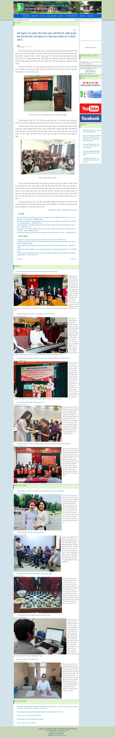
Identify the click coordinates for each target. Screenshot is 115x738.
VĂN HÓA (82, 16)
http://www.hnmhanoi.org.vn (59, 735)
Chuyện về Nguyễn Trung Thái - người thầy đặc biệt (30, 532)
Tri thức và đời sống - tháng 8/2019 (26, 722)
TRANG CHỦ (25, 16)
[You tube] (90, 108)
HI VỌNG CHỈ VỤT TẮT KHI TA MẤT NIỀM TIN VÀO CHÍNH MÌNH (34, 573)
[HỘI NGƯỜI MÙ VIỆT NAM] (90, 94)
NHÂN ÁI (61, 16)
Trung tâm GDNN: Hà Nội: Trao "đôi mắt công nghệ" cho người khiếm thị (91, 160)
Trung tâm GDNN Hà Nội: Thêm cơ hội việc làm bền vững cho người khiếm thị (91, 146)
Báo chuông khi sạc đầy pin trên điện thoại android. (30, 719)
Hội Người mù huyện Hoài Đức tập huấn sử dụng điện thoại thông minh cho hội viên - (46, 232)
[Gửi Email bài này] (75, 30)
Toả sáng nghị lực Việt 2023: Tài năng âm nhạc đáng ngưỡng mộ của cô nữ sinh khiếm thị (40, 491)
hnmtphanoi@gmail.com (59, 732)
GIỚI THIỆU (34, 16)
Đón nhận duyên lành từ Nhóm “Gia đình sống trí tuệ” (30, 402)
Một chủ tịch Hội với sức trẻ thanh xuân (27, 659)
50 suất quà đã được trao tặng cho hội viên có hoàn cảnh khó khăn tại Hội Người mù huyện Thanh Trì (43, 358)
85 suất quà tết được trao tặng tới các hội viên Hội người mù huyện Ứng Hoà (37, 271)
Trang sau (73, 259)
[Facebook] (90, 118)
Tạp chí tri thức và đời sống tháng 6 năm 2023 (29, 715)
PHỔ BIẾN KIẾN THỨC (71, 16)
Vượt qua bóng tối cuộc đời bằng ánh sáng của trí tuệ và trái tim (33, 615)
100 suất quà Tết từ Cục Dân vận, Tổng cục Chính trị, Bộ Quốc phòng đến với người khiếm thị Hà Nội (43, 443)
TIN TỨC (42, 16)
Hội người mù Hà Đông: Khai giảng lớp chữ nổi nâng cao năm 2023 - (42, 239)
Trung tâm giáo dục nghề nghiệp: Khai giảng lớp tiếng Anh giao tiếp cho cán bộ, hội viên (40, 712)
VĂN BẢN (90, 16)
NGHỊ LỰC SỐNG (51, 16)
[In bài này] (74, 30)
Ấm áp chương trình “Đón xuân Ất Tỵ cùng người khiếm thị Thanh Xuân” (36, 314)
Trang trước (19, 259)
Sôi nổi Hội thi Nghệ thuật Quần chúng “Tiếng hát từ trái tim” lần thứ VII (91, 153)
